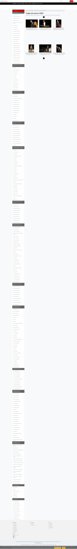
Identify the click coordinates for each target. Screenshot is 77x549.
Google (14, 536)
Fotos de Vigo (14, 523)
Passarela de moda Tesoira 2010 (17, 65)
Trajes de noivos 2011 (16, 18)
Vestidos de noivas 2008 (16, 57)
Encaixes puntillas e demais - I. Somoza (17, 472)
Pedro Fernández (15, 87)
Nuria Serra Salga (15, 419)
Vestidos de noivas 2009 (16, 45)
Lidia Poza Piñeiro (15, 304)
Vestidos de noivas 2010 (16, 31)
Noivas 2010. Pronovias (16, 33)
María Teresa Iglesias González (17, 386)
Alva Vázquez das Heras (16, 222)
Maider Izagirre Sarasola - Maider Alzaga (17, 233)
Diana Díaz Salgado (16, 94)
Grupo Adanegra (15, 415)
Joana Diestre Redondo (16, 277)
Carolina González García (16, 286)
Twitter (14, 537)
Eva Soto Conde (15, 96)
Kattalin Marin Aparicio (16, 279)
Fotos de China (49, 522)
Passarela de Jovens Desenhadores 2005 (16, 443)
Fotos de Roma (32, 523)
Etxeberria (14, 181)
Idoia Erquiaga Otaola (16, 399)
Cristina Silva (15, 116)
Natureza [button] (22, 3)
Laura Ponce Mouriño (16, 220)
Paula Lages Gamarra (16, 216)
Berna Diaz (14, 409)
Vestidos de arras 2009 (16, 55)
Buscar (71, 1)
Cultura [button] (30, 3)
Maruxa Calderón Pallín (16, 292)
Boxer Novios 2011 (15, 14)
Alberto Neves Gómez (16, 106)
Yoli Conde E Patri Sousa (16, 341)
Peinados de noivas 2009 (16, 53)
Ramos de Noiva (15, 41)
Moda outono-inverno (16, 491)
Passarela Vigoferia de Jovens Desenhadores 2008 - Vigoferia (18, 147)
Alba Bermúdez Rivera (16, 110)
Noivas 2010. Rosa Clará (16, 35)
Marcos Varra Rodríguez (16, 218)
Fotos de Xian (50, 525)
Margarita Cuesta (15, 85)
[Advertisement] (38, 7)
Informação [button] (15, 3)
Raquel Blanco (15, 187)
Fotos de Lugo (14, 525)
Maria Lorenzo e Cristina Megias (17, 323)
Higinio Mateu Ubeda (16, 405)
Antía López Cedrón (16, 100)
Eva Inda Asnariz (15, 425)
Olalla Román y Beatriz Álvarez (17, 183)
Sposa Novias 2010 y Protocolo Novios (17, 23)
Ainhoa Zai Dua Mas (16, 393)
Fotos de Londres (33, 525)
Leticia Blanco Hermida (16, 108)
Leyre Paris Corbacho (16, 417)
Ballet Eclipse (15, 487)
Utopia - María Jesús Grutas (17, 479)
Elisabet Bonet (15, 337)
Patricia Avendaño (15, 120)
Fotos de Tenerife (15, 524)
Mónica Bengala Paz (16, 206)
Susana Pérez (15, 199)
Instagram (14, 538)
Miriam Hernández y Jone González (18, 179)
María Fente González (16, 104)
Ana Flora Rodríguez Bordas (17, 298)
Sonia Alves (14, 114)
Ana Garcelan (15, 431)
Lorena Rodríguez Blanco (16, 388)
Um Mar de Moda (15, 485)
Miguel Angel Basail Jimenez (17, 423)
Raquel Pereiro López (16, 102)
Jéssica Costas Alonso (16, 141)
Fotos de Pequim (50, 524)
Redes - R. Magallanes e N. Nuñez (17, 458)
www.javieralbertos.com (38, 542)
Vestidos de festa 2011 (16, 20)
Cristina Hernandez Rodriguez (17, 433)
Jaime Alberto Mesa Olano (16, 227)
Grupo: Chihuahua (15, 333)
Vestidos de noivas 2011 (16, 16)
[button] (74, 1)
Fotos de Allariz (14, 532)
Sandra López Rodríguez (16, 133)
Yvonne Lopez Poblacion (16, 231)
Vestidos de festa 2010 (16, 39)
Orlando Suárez (15, 191)
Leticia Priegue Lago (16, 300)
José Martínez (15, 89)
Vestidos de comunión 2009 (17, 51)
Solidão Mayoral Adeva (16, 329)
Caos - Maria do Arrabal (16, 481)
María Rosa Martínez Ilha (16, 288)
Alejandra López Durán (16, 125)
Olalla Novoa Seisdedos (16, 210)
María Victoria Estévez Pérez (17, 139)
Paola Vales (15, 335)
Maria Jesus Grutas (16, 327)
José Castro (15, 145)
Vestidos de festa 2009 (16, 49)
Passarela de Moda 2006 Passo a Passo (18, 440)
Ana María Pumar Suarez (16, 401)
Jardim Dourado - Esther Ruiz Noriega (17, 467)
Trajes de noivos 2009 (16, 47)
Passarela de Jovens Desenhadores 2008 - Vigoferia (18, 225)
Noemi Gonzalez (15, 325)
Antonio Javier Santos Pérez (17, 143)
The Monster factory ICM (16, 483)
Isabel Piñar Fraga (15, 112)
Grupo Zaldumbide (15, 411)
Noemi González (15, 403)
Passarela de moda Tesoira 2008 (17, 202)
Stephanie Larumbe (16, 83)
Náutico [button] (26, 3)
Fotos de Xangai (50, 523)
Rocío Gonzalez (15, 189)
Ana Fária (14, 118)
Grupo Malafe (15, 271)
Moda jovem (15, 493)
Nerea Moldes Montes (16, 127)
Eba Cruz (14, 319)
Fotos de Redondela (15, 529)
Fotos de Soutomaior (15, 530)
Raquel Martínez (15, 193)
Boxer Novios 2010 (15, 29)
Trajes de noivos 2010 (16, 37)
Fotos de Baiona (14, 526)
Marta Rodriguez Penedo (16, 273)
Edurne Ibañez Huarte (16, 311)
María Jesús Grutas (16, 397)
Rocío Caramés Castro (16, 212)
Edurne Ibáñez (15, 177)
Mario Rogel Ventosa (16, 281)
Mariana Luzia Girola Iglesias (17, 302)
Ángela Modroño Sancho (16, 427)
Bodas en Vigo (15, 12)
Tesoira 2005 (15, 499)
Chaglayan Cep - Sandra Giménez (17, 460)
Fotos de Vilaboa (15, 531)
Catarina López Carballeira (17, 135)
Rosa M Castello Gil (16, 421)
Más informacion (57, 547)
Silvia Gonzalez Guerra (16, 315)
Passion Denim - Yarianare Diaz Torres (17, 477)
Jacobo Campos (15, 309)
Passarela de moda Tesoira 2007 (17, 284)
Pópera (14, 489)
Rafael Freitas (15, 185)
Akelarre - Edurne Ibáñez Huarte (17, 474)
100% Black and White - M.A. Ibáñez (18, 462)
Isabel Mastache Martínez (16, 208)
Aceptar (63, 547)
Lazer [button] (41, 3)
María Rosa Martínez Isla (16, 131)
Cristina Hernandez (16, 313)
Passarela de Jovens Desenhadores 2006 (16, 391)
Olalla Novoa (15, 435)
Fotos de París (32, 524)
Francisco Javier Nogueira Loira (17, 98)
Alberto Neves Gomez (16, 437)
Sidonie (14, 197)
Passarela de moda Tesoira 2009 (17, 123)
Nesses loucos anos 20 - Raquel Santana (17, 445)
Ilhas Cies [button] (19, 3)
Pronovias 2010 (15, 27)
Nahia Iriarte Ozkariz (16, 229)
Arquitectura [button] (34, 3)
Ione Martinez (15, 331)
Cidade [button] (38, 3)
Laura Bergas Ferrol (16, 429)
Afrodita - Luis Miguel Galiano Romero (17, 456)
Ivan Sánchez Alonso (16, 407)
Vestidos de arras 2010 (16, 43)
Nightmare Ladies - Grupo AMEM (17, 469)
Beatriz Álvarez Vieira (16, 129)
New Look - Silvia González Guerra (18, 464)
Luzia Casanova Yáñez (16, 290)
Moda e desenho (15, 10)
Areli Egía (14, 321)
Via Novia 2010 (15, 25)
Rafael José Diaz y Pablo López (17, 195)
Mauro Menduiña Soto (16, 296)
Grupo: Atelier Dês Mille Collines (17, 339)
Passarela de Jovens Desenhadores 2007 (16, 307)
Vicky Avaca (15, 317)
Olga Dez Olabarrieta (16, 395)
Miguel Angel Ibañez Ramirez (17, 413)
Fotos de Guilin (50, 526)
